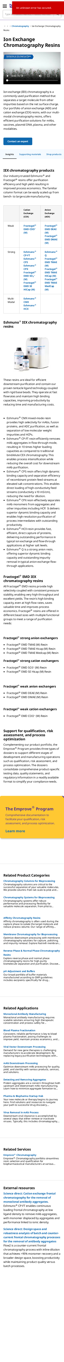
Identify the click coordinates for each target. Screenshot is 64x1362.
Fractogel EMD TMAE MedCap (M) (51, 284)
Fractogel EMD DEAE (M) (51, 229)
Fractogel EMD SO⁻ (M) (30, 276)
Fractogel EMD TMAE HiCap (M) (51, 272)
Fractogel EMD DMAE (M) (51, 239)
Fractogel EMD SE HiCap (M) (30, 286)
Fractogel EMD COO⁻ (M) (30, 229)
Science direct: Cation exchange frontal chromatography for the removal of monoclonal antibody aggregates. (29, 1198)
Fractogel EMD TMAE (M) (51, 262)
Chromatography (20, 26)
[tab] (10, 154)
